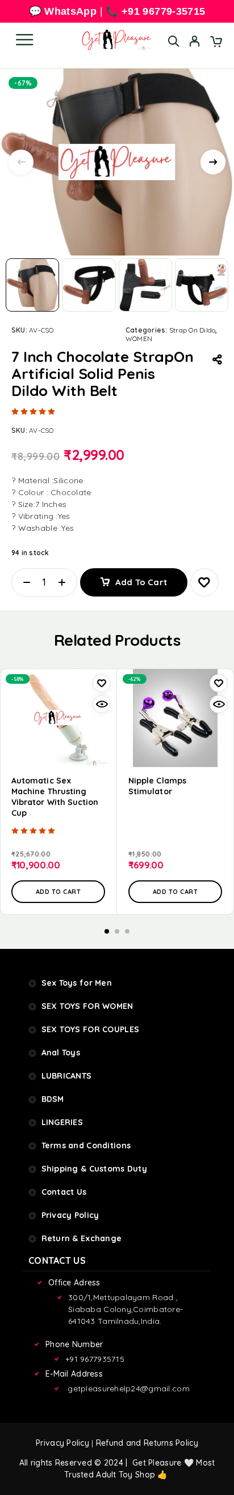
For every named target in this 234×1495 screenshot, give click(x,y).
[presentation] (21, 162)
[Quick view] (102, 704)
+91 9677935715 (94, 1359)
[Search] (173, 41)
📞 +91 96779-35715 (155, 11)
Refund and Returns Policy (147, 1443)
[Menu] (24, 40)
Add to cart (141, 582)
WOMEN (139, 338)
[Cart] (216, 42)
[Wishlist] (204, 582)
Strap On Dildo (192, 330)
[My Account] (194, 42)
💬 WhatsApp (63, 11)
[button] (58, 891)
